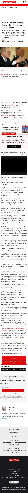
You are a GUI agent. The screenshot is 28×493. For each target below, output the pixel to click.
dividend (23, 117)
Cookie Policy (14, 474)
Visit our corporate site (18, 489)
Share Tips (19, 16)
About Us (14, 466)
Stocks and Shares (11, 16)
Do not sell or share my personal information (14, 478)
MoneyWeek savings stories (20, 451)
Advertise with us (14, 476)
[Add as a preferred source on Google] (14, 483)
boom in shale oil (16, 291)
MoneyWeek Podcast (7, 443)
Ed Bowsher (9, 40)
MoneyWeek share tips (7, 451)
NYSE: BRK (4, 104)
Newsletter (24, 70)
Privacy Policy (14, 472)
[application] (14, 165)
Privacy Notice (17, 395)
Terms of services (15, 393)
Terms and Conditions (14, 470)
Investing (4, 16)
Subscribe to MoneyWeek (7, 435)
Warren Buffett (4, 74)
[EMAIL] (9, 409)
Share (4, 70)
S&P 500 (15, 369)
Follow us (17, 70)
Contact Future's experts (14, 468)
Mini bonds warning (13, 7)
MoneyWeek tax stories (14, 454)
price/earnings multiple (7, 115)
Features (21, 41)
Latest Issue (14, 437)
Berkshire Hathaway (6, 369)
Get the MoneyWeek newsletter (20, 435)
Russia (12, 218)
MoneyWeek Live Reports (14, 445)
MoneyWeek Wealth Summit (20, 443)
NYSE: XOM (12, 105)
